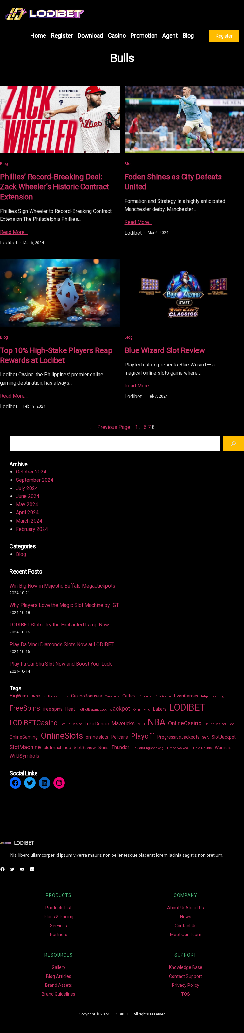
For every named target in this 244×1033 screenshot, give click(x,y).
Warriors (223, 747)
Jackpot (120, 708)
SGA (205, 737)
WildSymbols (24, 756)
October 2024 (31, 472)
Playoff (142, 736)
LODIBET (187, 707)
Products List (58, 907)
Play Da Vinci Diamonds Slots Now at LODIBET (62, 644)
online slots (97, 737)
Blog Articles (58, 976)
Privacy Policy (185, 985)
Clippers (145, 696)
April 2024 (27, 512)
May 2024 (27, 505)
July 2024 (27, 488)
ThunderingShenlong (148, 748)
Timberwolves (177, 748)
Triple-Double (201, 748)
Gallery (58, 967)
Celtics (129, 695)
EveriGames (186, 695)
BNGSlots (38, 696)
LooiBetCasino (71, 724)
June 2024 (27, 496)
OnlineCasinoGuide (219, 724)
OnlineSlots (62, 735)
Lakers (159, 709)
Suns (103, 747)
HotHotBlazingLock (92, 709)
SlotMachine (25, 747)
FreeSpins (25, 708)
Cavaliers (112, 696)
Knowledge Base (185, 967)
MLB (141, 724)
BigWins (19, 696)
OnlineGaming (24, 737)
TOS (185, 994)
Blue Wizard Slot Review (165, 350)
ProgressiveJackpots (178, 737)
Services (58, 925)
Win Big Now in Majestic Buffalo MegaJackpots (62, 586)
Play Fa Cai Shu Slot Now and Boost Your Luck (61, 664)
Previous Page (109, 427)
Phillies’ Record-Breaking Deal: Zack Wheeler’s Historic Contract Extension (54, 186)
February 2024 (32, 529)
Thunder (120, 747)
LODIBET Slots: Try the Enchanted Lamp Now (59, 625)
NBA (156, 722)
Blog (4, 164)
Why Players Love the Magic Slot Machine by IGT (64, 605)
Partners (58, 934)
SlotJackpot (224, 737)
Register (224, 36)
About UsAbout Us (185, 907)
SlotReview (85, 747)
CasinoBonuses (86, 695)
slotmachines (57, 747)
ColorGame (162, 696)
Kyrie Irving (141, 709)
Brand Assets (58, 985)
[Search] (233, 443)
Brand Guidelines (58, 994)
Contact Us (186, 925)
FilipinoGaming (212, 696)
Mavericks (123, 723)
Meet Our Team (185, 934)
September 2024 (34, 480)
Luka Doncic (97, 723)
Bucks (53, 696)
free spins (53, 709)
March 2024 (29, 521)
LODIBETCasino (34, 723)
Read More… (14, 232)
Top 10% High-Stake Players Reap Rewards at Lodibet (56, 355)
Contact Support (185, 976)
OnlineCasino (184, 723)
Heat (70, 709)
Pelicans (119, 737)
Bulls (64, 696)
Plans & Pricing (58, 916)
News (185, 916)
